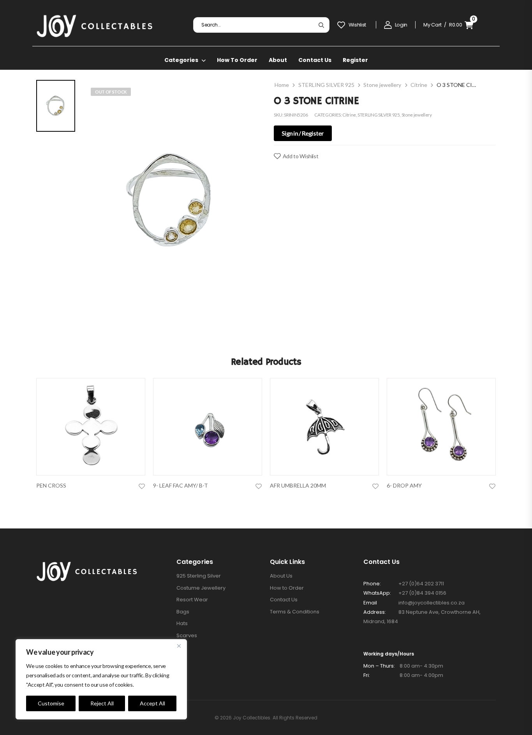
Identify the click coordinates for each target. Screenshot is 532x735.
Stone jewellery (382, 84)
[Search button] (321, 25)
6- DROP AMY (404, 485)
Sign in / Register (303, 133)
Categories (181, 60)
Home (282, 84)
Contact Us (314, 60)
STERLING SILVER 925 (326, 84)
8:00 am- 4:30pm (403, 666)
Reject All (102, 703)
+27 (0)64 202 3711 (421, 583)
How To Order (237, 60)
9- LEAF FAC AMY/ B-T (180, 485)
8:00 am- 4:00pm (403, 675)
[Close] (178, 645)
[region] (101, 679)
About (278, 60)
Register (355, 60)
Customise (51, 703)
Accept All (152, 703)
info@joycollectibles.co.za (431, 602)
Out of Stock (111, 91)
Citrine (418, 84)
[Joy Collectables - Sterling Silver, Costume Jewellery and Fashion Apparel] (94, 25)
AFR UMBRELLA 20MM (298, 485)
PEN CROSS (51, 485)
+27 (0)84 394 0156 (422, 593)
